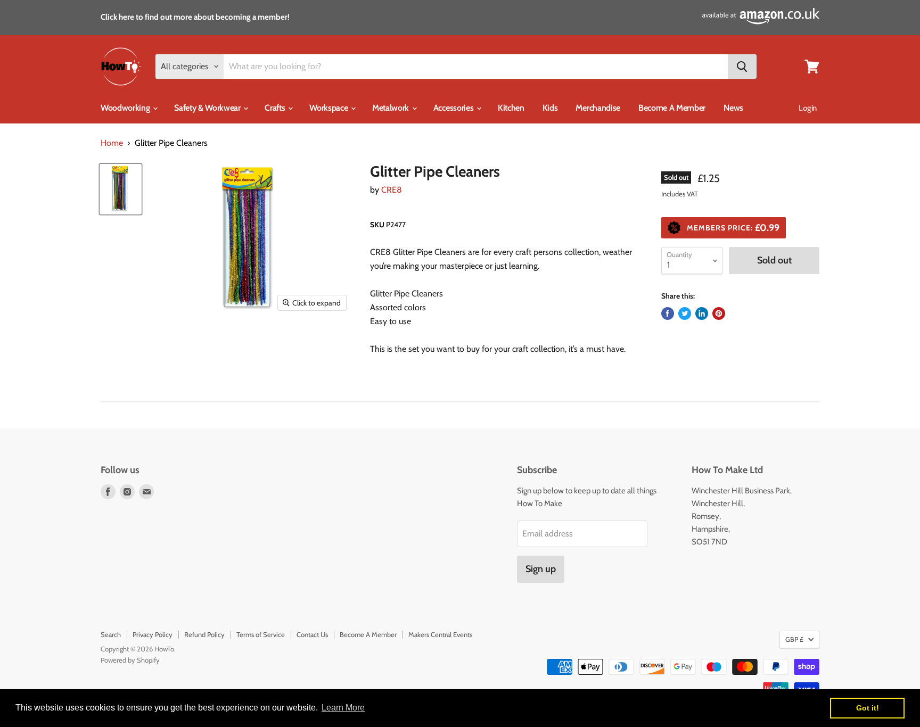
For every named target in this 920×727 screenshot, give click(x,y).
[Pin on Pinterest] (718, 313)
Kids (550, 108)
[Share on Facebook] (667, 313)
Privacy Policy (152, 634)
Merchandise (598, 108)
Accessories (454, 108)
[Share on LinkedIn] (701, 313)
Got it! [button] (867, 708)
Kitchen (511, 108)
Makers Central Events (440, 634)
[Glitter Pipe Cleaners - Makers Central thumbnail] (121, 189)
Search (111, 634)
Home (112, 143)
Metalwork (391, 108)
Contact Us (312, 634)
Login (808, 108)
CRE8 (391, 190)
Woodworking (126, 108)
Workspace (329, 108)
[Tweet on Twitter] (684, 313)
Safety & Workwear (208, 108)
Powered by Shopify (130, 660)
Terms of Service (260, 634)
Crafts (276, 108)
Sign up (540, 569)
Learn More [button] (343, 707)
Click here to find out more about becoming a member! (195, 17)
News (733, 108)
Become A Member (671, 108)
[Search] (742, 66)
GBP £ (794, 639)
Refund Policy (204, 634)
